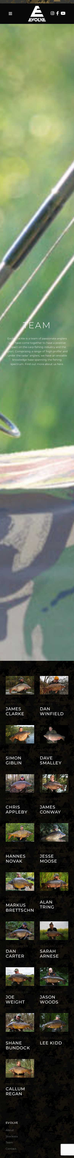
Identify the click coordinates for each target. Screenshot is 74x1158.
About (10, 1130)
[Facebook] (57, 13)
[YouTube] (63, 13)
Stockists (12, 1136)
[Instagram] (52, 13)
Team (9, 1142)
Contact (11, 1148)
